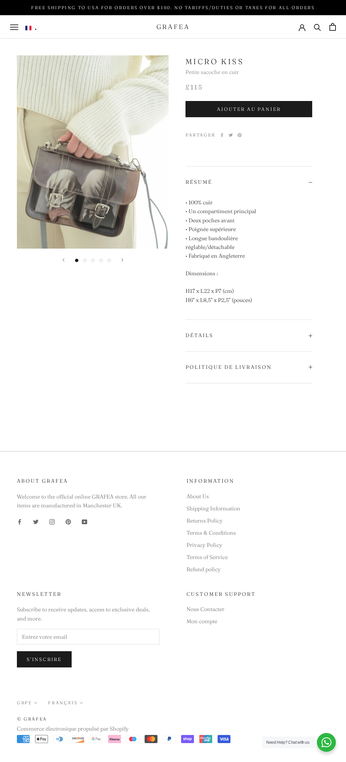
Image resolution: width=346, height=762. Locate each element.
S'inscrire (44, 659)
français (62, 702)
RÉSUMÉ (199, 182)
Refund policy (204, 569)
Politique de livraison (229, 367)
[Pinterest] (240, 135)
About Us (198, 496)
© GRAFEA (32, 718)
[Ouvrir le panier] (332, 27)
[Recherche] (317, 26)
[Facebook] (222, 135)
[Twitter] (231, 135)
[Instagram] (52, 520)
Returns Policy (205, 520)
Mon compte (202, 621)
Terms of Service (207, 557)
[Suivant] (122, 259)
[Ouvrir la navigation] (14, 27)
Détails (200, 335)
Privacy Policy (204, 544)
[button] (31, 28)
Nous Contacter (205, 609)
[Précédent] (64, 259)
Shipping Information (213, 508)
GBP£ (24, 702)
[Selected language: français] (31, 28)
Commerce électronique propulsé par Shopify (73, 728)
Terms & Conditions (211, 532)
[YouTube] (84, 520)
